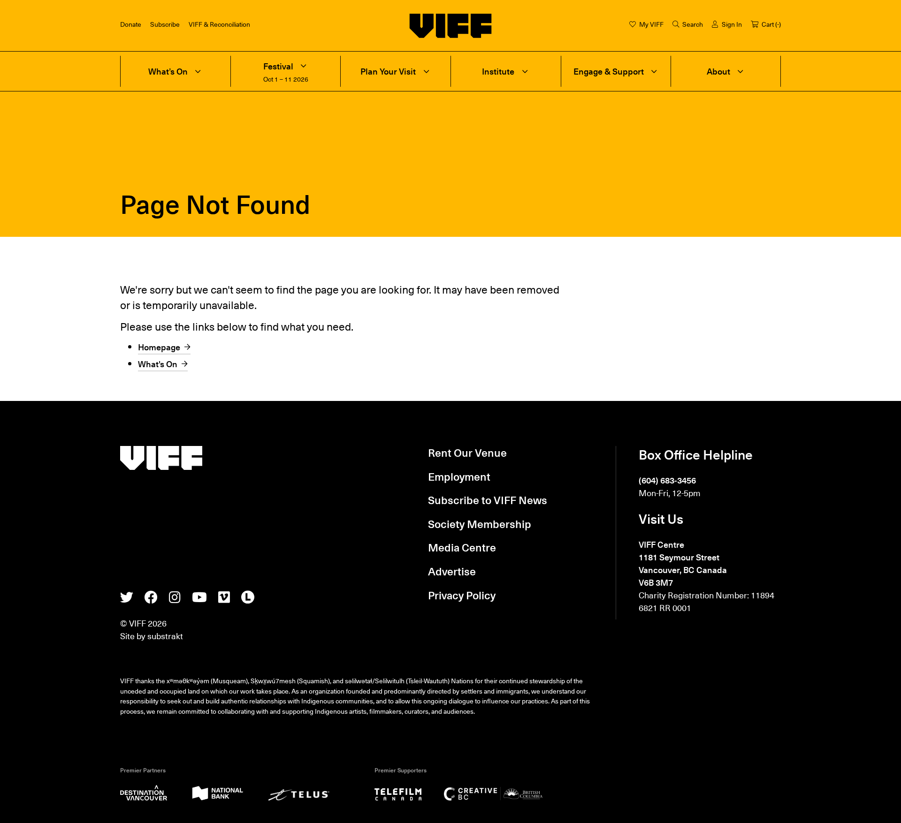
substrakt (165, 635)
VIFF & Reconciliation (219, 24)
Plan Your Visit (388, 71)
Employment (459, 476)
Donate (130, 24)
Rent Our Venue (467, 453)
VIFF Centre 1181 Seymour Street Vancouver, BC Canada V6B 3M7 (683, 563)
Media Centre (462, 547)
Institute (498, 71)
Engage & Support (608, 71)
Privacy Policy (462, 595)
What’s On (168, 71)
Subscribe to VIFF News (487, 500)
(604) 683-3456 (667, 480)
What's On (157, 363)
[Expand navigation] (198, 71)
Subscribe (165, 24)
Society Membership (479, 524)
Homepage (159, 346)
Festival (278, 66)
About (718, 71)
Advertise (452, 571)
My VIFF (651, 24)
